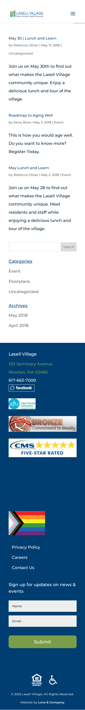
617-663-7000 (22, 380)
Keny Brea (22, 122)
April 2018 (19, 325)
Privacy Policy (26, 547)
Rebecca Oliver (26, 45)
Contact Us (23, 567)
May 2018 (18, 315)
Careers (19, 557)
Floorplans (19, 281)
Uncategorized (21, 53)
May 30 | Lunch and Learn (32, 38)
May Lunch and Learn (29, 168)
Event (58, 122)
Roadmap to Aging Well (31, 115)
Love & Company (51, 702)
